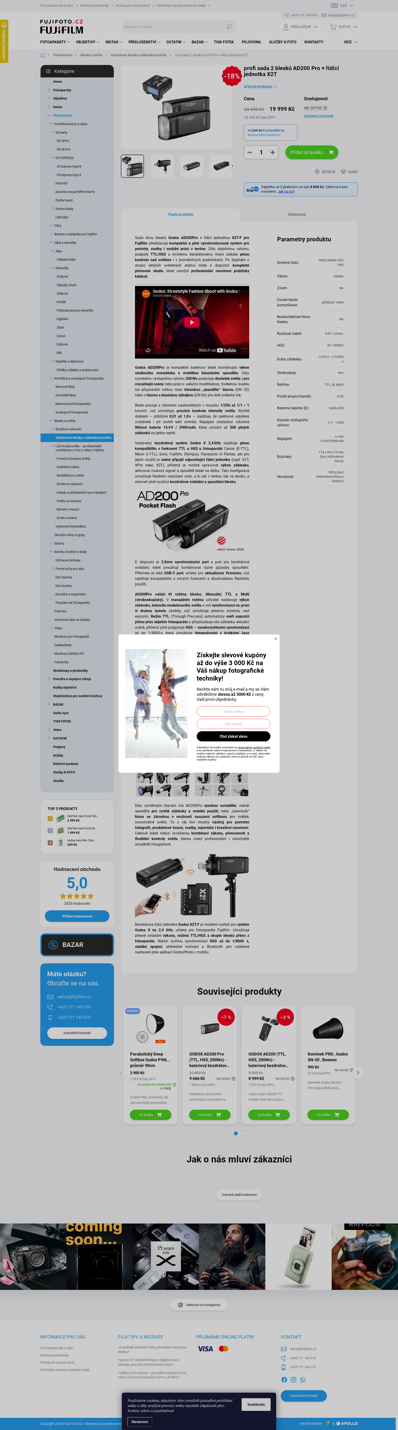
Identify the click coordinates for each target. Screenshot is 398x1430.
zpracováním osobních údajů (254, 747)
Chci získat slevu (233, 736)
